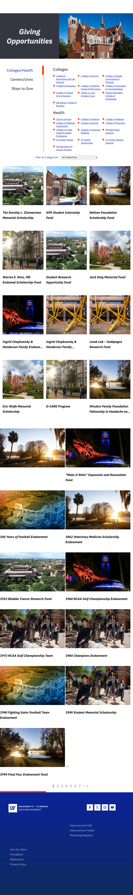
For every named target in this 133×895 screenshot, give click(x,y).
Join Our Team (18, 849)
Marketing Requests (81, 835)
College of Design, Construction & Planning (113, 79)
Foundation (16, 854)
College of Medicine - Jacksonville (66, 125)
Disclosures (17, 859)
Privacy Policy (18, 864)
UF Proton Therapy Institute (114, 141)
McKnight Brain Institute (112, 131)
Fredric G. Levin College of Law (88, 94)
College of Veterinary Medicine (91, 131)
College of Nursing (89, 123)
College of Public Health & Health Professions (64, 133)
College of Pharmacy (115, 123)
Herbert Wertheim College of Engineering (114, 96)
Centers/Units (21, 79)
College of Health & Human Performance (91, 87)
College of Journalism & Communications (115, 87)
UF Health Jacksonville (87, 141)
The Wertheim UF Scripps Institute (64, 148)
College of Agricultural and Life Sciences (65, 79)
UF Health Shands (64, 140)
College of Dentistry (90, 119)
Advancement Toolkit (82, 830)
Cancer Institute (63, 119)
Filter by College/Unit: (47, 157)
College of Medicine (114, 119)
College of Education (66, 86)
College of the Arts (90, 76)
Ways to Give (22, 88)
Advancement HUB (81, 825)
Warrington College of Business (66, 104)
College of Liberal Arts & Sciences (64, 94)
